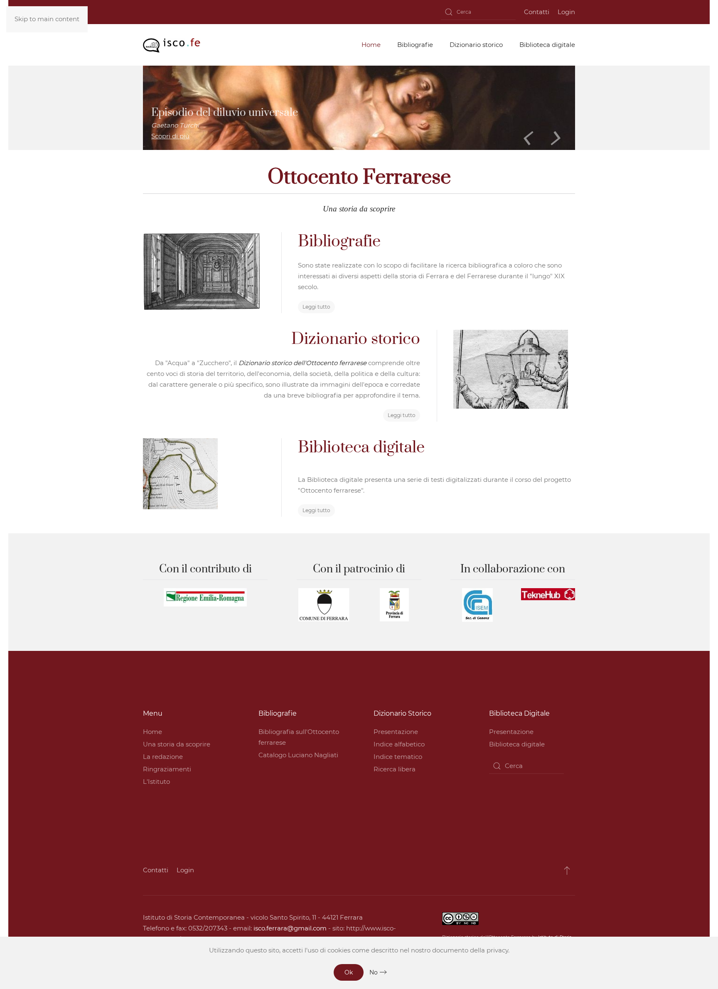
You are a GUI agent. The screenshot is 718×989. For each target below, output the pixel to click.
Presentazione (396, 732)
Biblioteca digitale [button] (547, 45)
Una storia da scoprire (176, 744)
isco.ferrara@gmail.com (290, 928)
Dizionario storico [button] (476, 45)
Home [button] (371, 45)
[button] (567, 870)
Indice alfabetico (399, 744)
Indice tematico (398, 757)
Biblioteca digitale (517, 744)
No (373, 972)
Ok (348, 972)
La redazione (163, 757)
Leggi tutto (316, 307)
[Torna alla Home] (172, 45)
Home (152, 732)
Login (566, 12)
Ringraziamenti (167, 769)
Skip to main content (47, 19)
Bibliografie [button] (415, 45)
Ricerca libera (395, 769)
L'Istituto (156, 781)
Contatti (536, 12)
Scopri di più (170, 136)
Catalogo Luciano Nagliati (298, 755)
